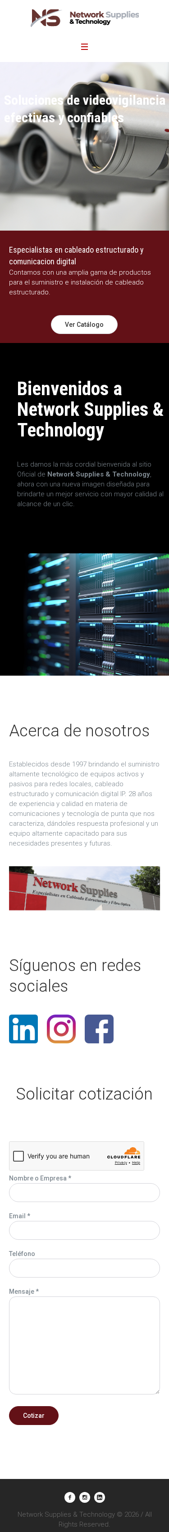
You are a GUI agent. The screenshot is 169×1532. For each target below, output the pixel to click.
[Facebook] (69, 1497)
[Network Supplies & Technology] (85, 18)
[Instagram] (84, 1497)
